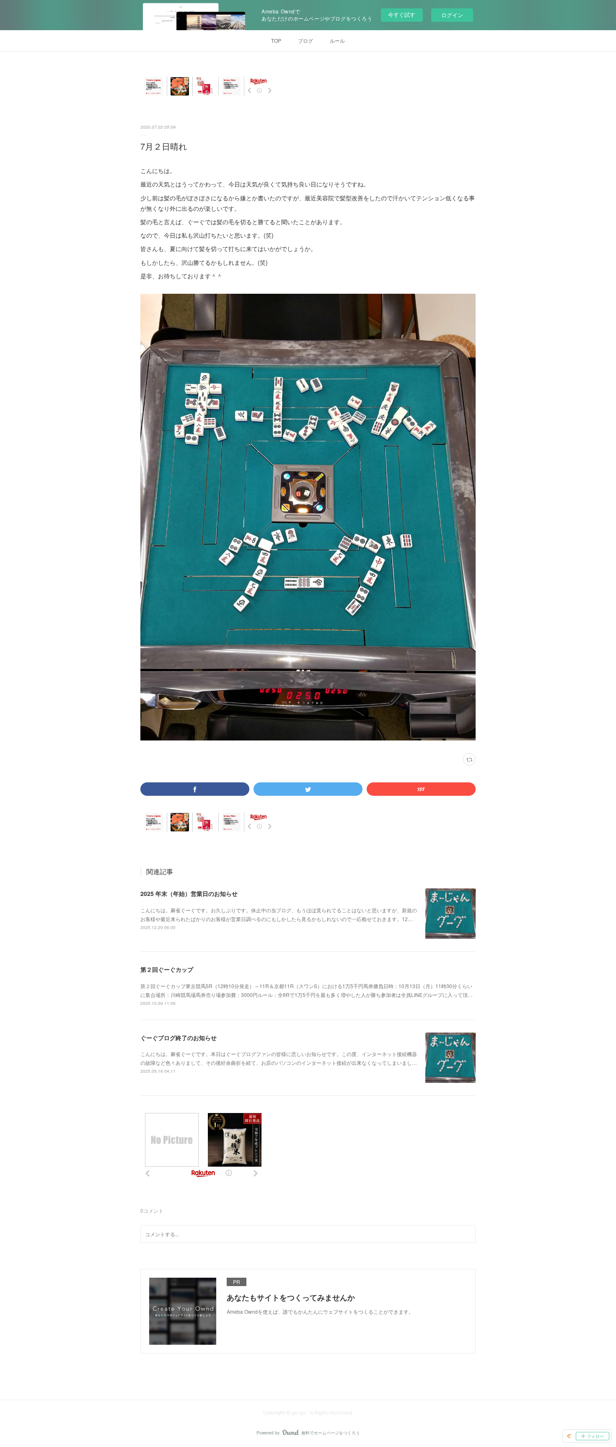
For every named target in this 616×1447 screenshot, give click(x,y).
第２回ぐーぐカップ (166, 969)
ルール (337, 40)
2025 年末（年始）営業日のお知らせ (189, 893)
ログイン (452, 15)
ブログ (305, 40)
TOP (276, 40)
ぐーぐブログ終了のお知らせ (178, 1037)
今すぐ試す (401, 14)
